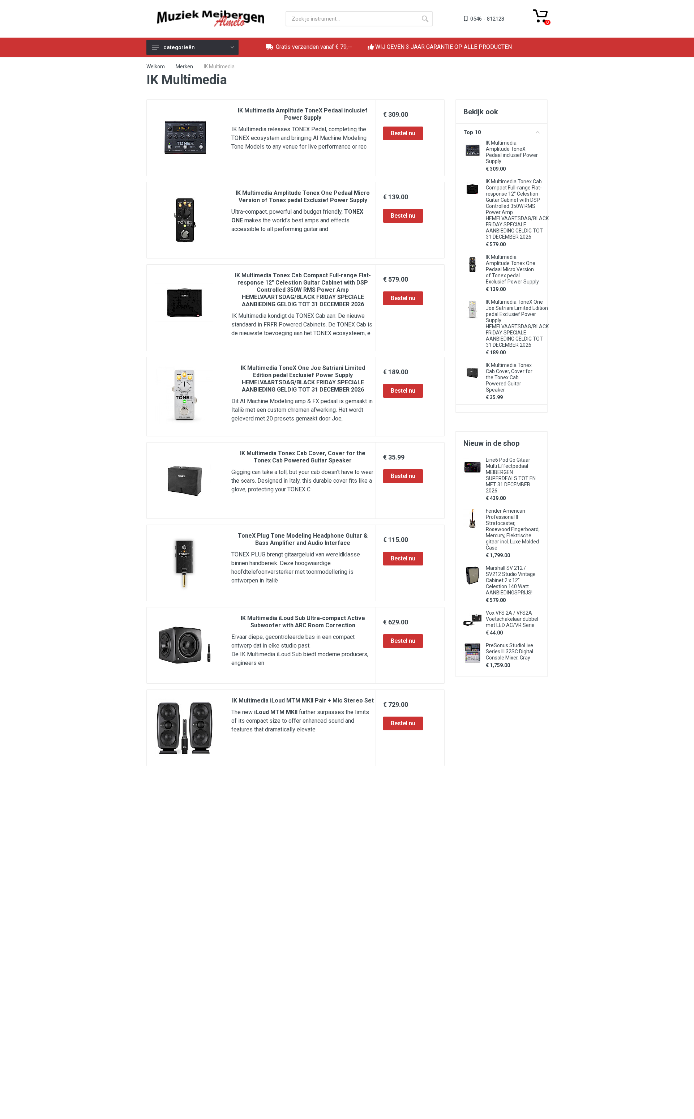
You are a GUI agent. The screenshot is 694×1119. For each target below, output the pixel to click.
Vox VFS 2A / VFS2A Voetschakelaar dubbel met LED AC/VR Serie (512, 619)
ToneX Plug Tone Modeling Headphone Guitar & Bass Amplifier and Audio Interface (303, 539)
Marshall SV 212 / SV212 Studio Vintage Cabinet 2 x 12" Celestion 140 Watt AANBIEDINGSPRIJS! (511, 580)
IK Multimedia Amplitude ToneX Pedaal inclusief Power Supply (303, 114)
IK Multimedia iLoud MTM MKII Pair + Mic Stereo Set (303, 700)
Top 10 (472, 132)
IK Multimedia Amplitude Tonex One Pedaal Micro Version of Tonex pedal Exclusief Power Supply (303, 196)
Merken (184, 66)
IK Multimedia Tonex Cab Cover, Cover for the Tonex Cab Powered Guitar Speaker (302, 457)
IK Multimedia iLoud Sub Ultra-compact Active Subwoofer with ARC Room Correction (303, 622)
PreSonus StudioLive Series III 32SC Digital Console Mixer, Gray (509, 651)
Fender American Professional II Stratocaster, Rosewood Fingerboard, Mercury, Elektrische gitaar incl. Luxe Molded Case (513, 529)
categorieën (179, 47)
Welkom (155, 66)
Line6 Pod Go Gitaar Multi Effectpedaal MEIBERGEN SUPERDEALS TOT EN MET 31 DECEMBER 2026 (511, 475)
